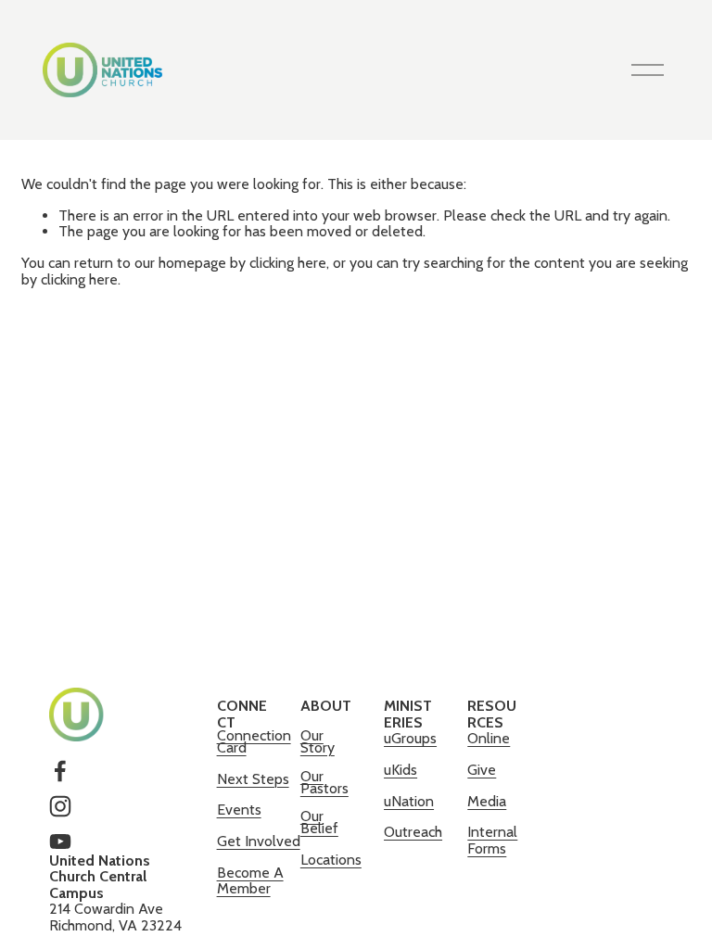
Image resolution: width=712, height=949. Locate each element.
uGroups (410, 739)
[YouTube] (60, 841)
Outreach (413, 832)
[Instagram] (60, 806)
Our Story (317, 742)
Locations (331, 860)
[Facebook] (60, 771)
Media (486, 802)
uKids (400, 770)
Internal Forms (492, 840)
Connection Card (254, 742)
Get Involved (258, 842)
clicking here (287, 263)
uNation (409, 801)
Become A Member (250, 881)
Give (481, 771)
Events (239, 810)
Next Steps (253, 780)
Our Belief (319, 823)
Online (488, 739)
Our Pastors (324, 783)
